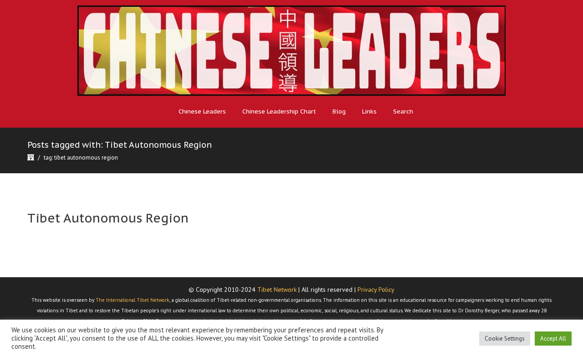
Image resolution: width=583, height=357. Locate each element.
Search (403, 111)
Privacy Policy (376, 289)
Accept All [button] (553, 338)
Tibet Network (277, 289)
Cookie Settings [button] (505, 338)
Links (369, 111)
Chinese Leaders (202, 111)
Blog (339, 111)
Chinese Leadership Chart (279, 111)
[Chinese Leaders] (291, 50)
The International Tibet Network (132, 300)
